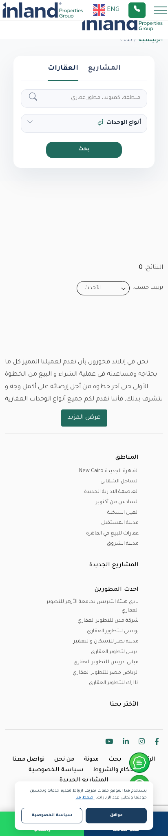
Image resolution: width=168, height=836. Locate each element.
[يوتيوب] (109, 743)
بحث (84, 149)
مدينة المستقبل (120, 523)
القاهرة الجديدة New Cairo (109, 471)
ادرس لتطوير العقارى (115, 652)
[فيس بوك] (157, 743)
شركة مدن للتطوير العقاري (108, 621)
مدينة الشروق (123, 544)
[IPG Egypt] (43, 10)
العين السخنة (123, 513)
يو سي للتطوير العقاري (113, 631)
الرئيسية (151, 40)
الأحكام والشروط (116, 770)
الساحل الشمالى (119, 481)
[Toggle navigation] (158, 10)
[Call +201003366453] (147, 10)
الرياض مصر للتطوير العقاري (106, 673)
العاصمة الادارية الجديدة (111, 492)
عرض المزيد (84, 417)
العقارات (63, 68)
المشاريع (104, 68)
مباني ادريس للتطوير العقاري (106, 662)
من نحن (64, 760)
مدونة (91, 760)
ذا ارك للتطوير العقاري (114, 683)
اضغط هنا (85, 798)
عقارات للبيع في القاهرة (112, 534)
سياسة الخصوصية (56, 770)
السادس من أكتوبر (117, 502)
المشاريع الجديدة (84, 780)
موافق (116, 815)
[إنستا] (142, 743)
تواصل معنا (28, 760)
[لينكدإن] (126, 743)
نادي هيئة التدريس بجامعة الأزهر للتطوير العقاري (92, 606)
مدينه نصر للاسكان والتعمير (106, 642)
